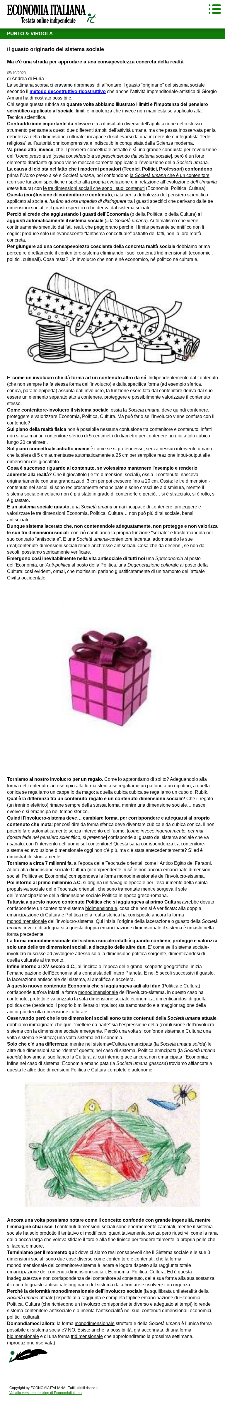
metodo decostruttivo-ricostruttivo (68, 91)
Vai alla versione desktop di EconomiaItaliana (45, 1393)
